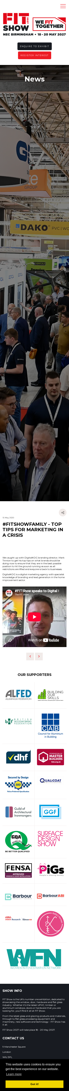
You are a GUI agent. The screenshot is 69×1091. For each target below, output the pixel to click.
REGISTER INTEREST (35, 55)
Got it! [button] (34, 1084)
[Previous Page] (30, 656)
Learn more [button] (14, 1074)
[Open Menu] (63, 5)
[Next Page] (39, 656)
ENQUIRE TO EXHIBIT (34, 46)
